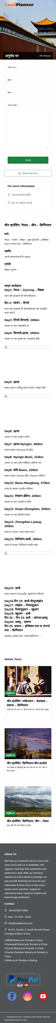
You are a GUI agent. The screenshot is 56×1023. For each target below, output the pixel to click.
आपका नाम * (12, 67)
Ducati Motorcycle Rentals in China (25, 948)
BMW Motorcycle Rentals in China (24, 940)
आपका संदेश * (13, 105)
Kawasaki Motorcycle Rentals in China (26, 944)
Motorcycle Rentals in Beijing (21, 960)
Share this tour (30, 173)
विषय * (10, 92)
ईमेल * (10, 80)
